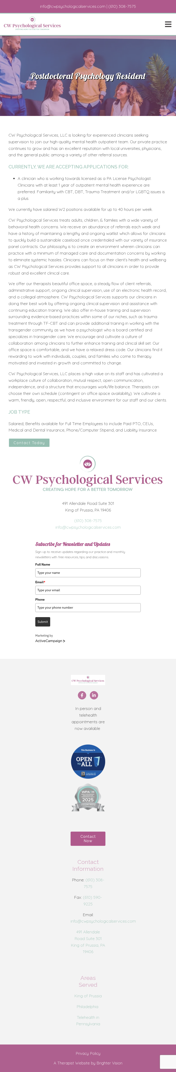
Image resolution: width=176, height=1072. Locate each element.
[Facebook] (82, 695)
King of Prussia (88, 995)
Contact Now (88, 838)
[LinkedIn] (94, 695)
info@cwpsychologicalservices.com (88, 527)
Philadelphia (88, 1006)
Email (40, 582)
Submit (43, 622)
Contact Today (29, 442)
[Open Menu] (168, 24)
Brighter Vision (109, 1063)
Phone (40, 599)
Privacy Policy (88, 1053)
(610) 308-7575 (88, 520)
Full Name (42, 564)
